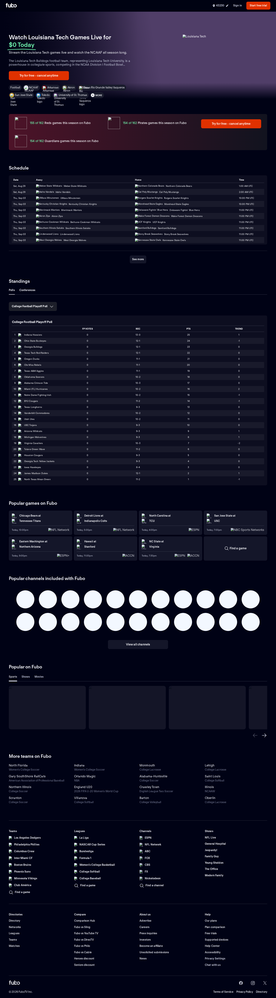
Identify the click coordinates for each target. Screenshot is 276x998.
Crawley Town (149, 787)
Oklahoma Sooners (34, 376)
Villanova (80, 798)
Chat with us (213, 964)
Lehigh (209, 765)
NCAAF (33, 87)
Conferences (27, 290)
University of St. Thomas (73, 95)
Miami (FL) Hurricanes (36, 389)
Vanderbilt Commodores (37, 413)
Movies (39, 676)
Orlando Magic (85, 776)
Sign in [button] (237, 5)
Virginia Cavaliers (33, 443)
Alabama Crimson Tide (36, 383)
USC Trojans (30, 425)
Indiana (79, 765)
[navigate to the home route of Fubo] (11, 5)
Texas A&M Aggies (34, 370)
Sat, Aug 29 (19, 192)
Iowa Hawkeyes (32, 467)
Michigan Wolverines (35, 437)
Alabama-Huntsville (153, 776)
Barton (144, 798)
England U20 (83, 787)
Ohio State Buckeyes (35, 340)
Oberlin (210, 798)
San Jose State (23, 95)
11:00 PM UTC (246, 216)
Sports (13, 676)
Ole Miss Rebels (32, 364)
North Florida (18, 765)
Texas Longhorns (33, 407)
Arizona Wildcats (33, 431)
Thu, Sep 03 (19, 198)
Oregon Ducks (31, 358)
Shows (26, 676)
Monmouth (147, 765)
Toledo (45, 95)
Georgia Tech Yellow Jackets (39, 461)
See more (138, 259)
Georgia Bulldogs (33, 346)
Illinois (209, 787)
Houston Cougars (33, 455)
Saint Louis (212, 776)
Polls (12, 290)
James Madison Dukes (36, 473)
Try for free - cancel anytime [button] (39, 75)
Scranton (15, 798)
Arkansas (53, 87)
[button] (255, 735)
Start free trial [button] (258, 5)
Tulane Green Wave (34, 449)
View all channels (138, 644)
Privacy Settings (215, 958)
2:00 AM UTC (246, 192)
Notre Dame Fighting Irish (37, 395)
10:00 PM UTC (246, 198)
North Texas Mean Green (37, 479)
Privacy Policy (244, 991)
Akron (71, 87)
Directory (261, 991)
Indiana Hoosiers (33, 334)
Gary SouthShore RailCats (27, 776)
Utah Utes (29, 419)
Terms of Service (223, 991)
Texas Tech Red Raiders (36, 352)
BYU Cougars (31, 401)
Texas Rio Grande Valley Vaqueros (104, 87)
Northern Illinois (20, 787)
